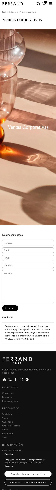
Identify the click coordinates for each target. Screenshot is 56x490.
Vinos (5, 429)
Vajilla (5, 418)
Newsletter (7, 397)
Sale (4, 437)
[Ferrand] (12, 4)
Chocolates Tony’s (11, 425)
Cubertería (7, 421)
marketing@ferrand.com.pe (31, 335)
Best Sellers (7, 433)
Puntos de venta (10, 401)
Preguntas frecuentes (12, 450)
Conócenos (7, 393)
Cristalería (7, 414)
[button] (38, 4)
